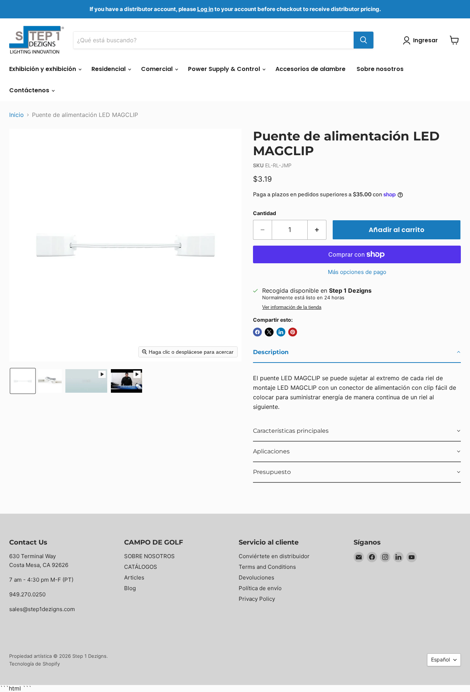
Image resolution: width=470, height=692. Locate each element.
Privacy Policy (257, 598)
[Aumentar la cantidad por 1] (317, 230)
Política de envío (260, 588)
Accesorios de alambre (310, 69)
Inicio (16, 114)
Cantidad (264, 213)
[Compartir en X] (269, 332)
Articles (134, 577)
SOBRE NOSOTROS (149, 556)
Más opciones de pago (357, 272)
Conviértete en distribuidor (274, 556)
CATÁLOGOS (140, 566)
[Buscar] (363, 40)
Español (440, 659)
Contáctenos (30, 90)
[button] (22, 380)
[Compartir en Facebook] (257, 332)
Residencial (109, 69)
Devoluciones (256, 577)
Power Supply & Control (224, 69)
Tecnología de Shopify (34, 664)
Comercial (157, 69)
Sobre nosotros (380, 69)
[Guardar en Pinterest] (292, 332)
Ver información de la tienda (291, 307)
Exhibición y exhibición (43, 69)
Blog (130, 588)
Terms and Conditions (267, 566)
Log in (205, 9)
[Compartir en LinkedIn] (280, 332)
